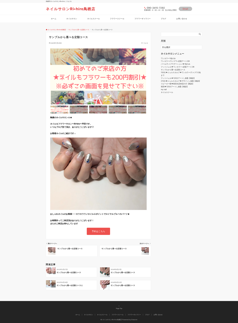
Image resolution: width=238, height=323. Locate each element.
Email (185, 9)
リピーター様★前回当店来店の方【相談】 (177, 84)
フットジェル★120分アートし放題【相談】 (178, 78)
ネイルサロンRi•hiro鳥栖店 (70, 9)
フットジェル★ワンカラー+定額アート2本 (177, 67)
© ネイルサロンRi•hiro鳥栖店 (111, 320)
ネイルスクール (167, 92)
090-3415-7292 (156, 7)
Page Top (119, 308)
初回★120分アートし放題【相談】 (174, 86)
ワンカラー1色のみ (168, 58)
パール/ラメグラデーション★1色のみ (175, 64)
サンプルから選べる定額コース (173, 70)
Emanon (134, 320)
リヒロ (145, 43)
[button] (52, 76)
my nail (164, 89)
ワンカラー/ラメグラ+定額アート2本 (175, 61)
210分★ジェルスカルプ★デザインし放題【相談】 (181, 81)
